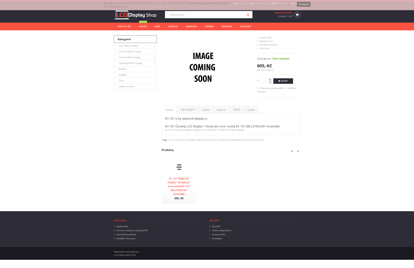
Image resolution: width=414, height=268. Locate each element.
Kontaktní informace (126, 238)
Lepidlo (251, 109)
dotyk (197, 139)
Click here (122, 6)
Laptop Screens (126, 86)
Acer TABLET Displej (128, 45)
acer (208, 139)
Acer (269, 37)
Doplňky (123, 74)
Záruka (206, 109)
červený (179, 139)
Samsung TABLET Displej (130, 63)
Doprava (221, 109)
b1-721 (171, 139)
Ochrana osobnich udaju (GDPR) (131, 230)
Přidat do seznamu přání (271, 88)
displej (191, 139)
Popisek (169, 109)
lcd (185, 139)
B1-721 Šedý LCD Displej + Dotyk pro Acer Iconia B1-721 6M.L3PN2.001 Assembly (179, 186)
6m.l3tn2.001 (224, 139)
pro (203, 139)
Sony (121, 80)
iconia (214, 139)
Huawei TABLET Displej (130, 57)
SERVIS (236, 109)
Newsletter (217, 238)
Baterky (122, 68)
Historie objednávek (221, 230)
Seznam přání (218, 234)
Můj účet (216, 226)
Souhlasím (304, 4)
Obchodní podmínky (126, 234)
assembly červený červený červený (247, 139)
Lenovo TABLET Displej (130, 51)
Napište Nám (122, 226)
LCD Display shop (121, 255)
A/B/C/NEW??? (188, 109)
